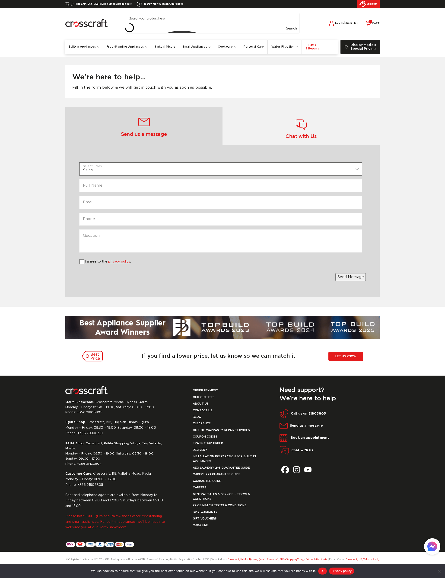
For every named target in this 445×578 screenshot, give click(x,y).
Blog (197, 417)
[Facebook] (285, 469)
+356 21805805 (89, 412)
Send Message (350, 277)
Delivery (200, 450)
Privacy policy (341, 571)
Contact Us (203, 410)
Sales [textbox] (88, 170)
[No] (439, 571)
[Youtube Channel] (308, 469)
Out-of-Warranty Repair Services (221, 430)
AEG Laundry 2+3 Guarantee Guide (221, 468)
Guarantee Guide (207, 481)
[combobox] (220, 169)
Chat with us (302, 450)
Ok (323, 571)
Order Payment (205, 390)
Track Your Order (208, 443)
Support (371, 4)
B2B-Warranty (205, 512)
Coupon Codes (205, 436)
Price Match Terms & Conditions (220, 505)
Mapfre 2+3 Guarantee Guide (216, 474)
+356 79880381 (90, 433)
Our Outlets (203, 397)
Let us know (345, 356)
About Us (201, 404)
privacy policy (119, 261)
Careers (200, 487)
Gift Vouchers (205, 518)
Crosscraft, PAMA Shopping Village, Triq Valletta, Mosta (297, 559)
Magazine (200, 525)
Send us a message (306, 425)
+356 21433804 (89, 464)
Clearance (202, 423)
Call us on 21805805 (308, 413)
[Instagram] (296, 469)
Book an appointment (309, 437)
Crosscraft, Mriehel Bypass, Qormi (247, 559)
